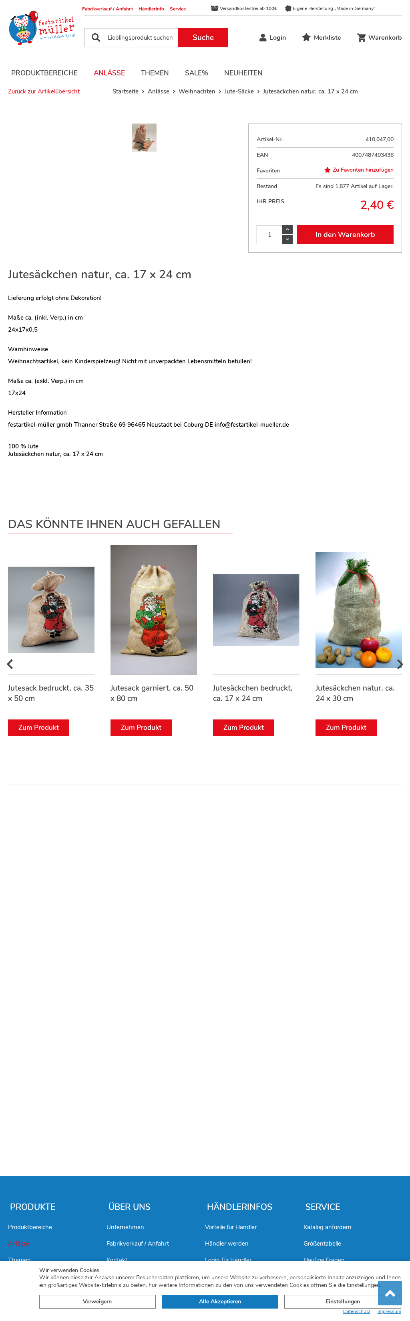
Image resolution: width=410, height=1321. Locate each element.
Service (178, 9)
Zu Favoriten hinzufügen (363, 170)
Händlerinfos (239, 1207)
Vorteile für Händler (231, 1227)
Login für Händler (228, 1260)
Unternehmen (125, 1227)
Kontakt (117, 1260)
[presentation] (10, 664)
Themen (155, 73)
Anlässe (109, 73)
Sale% (196, 73)
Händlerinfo (151, 9)
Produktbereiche (44, 73)
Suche (203, 37)
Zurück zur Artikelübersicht (44, 91)
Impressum (389, 1312)
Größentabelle (322, 1244)
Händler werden (227, 1244)
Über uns (130, 1207)
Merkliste (327, 37)
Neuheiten (243, 73)
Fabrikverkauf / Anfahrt (107, 9)
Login (277, 38)
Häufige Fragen (324, 1260)
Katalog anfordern (327, 1227)
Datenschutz (356, 1312)
